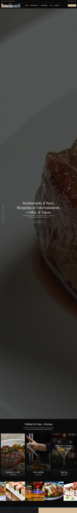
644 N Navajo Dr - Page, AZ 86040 (8, 1)
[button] (34, 5)
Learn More (13, 474)
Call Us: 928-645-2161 (71, 1)
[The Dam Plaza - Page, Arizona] (11, 5)
